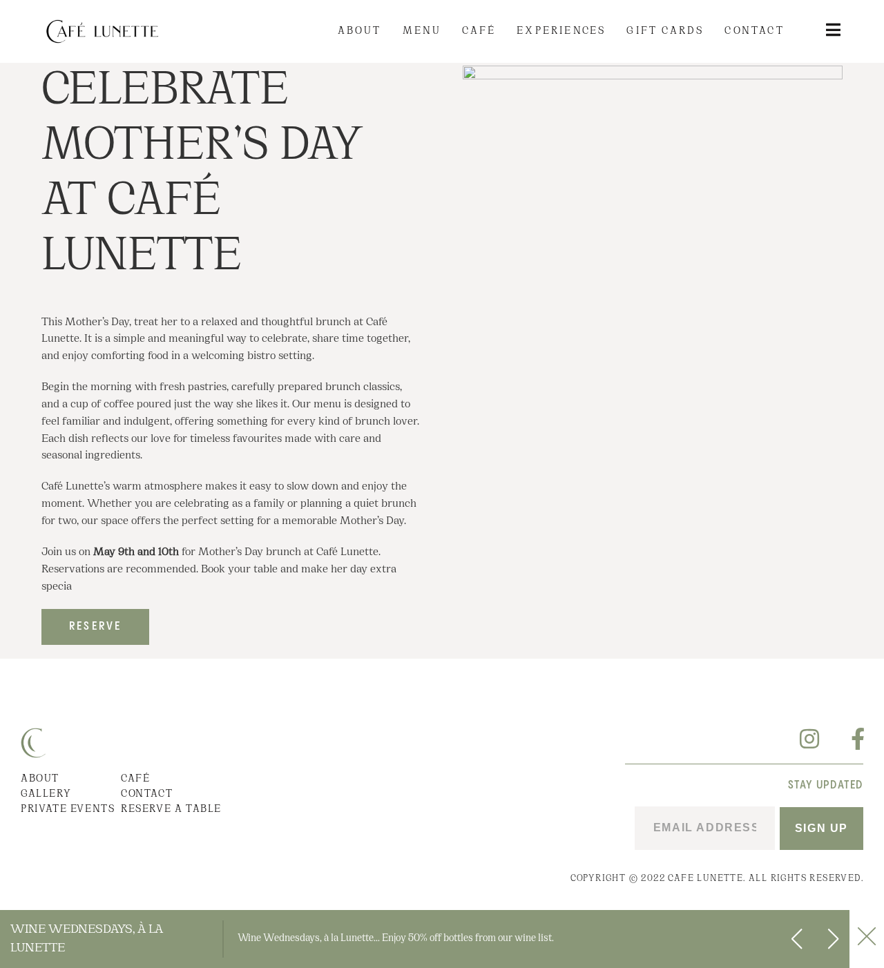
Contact (754, 31)
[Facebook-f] (852, 739)
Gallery (46, 794)
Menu (422, 31)
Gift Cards (665, 31)
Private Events (68, 809)
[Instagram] (809, 739)
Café (479, 31)
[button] (833, 939)
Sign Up (821, 828)
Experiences (561, 31)
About (360, 31)
